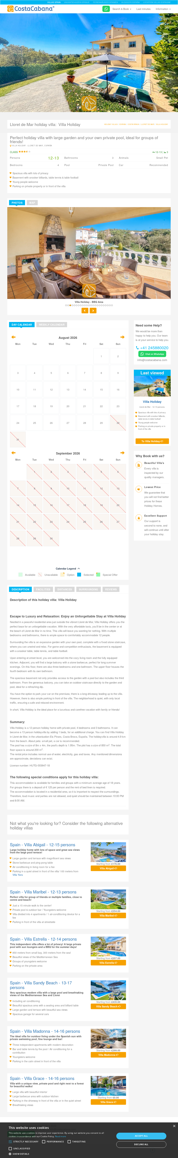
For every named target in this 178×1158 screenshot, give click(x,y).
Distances (64, 589)
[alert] (89, 1140)
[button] (10, 1141)
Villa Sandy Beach (107, 1006)
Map (32, 202)
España (122, 124)
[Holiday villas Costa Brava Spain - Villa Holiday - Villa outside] (89, 62)
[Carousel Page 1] (66, 305)
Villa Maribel (107, 915)
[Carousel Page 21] (108, 305)
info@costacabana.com (152, 360)
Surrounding (88, 589)
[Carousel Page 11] (87, 305)
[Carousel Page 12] (89, 305)
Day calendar (22, 324)
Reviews (111, 589)
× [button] (174, 1126)
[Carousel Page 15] (95, 305)
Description (20, 589)
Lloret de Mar (147, 124)
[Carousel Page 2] (68, 305)
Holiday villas (111, 124)
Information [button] (162, 9)
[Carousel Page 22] (110, 305)
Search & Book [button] (121, 9)
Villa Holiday (162, 124)
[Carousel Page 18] (101, 305)
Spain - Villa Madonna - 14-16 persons (45, 1031)
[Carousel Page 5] (74, 305)
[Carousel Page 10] (85, 305)
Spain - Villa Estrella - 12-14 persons (43, 939)
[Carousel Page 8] (81, 305)
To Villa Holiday (151, 441)
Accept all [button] (141, 1135)
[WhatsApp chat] (152, 353)
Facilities (43, 589)
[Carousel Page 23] (112, 305)
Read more (60, 1136)
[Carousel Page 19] (103, 305)
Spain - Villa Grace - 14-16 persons (42, 1078)
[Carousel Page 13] (91, 305)
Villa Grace (107, 1102)
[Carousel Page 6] (76, 305)
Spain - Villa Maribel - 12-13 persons (43, 892)
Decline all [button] (141, 1144)
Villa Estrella (107, 962)
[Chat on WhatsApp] (105, 8)
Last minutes (143, 9)
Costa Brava (133, 124)
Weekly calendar (51, 324)
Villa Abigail (107, 868)
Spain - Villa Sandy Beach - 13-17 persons (41, 984)
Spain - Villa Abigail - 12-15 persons (42, 844)
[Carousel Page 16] (97, 305)
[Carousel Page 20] (106, 305)
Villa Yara (18, 874)
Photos (17, 202)
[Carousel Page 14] (93, 305)
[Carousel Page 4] (72, 305)
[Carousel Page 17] (99, 305)
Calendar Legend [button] (66, 568)
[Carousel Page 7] (78, 305)
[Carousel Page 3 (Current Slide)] (70, 305)
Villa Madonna (107, 1055)
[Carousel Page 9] (83, 305)
